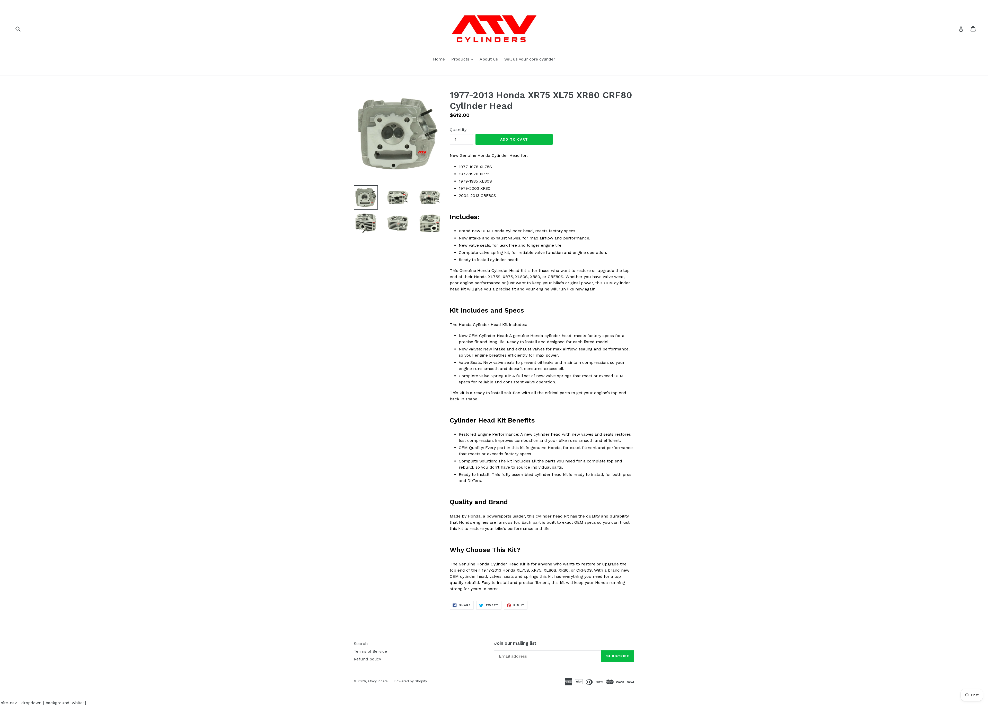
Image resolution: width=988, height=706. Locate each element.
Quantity (458, 129)
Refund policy (367, 659)
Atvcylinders (377, 681)
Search (361, 643)
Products (463, 59)
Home (439, 59)
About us (489, 59)
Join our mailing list (515, 643)
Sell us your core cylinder (529, 59)
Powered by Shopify (410, 681)
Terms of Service (370, 651)
